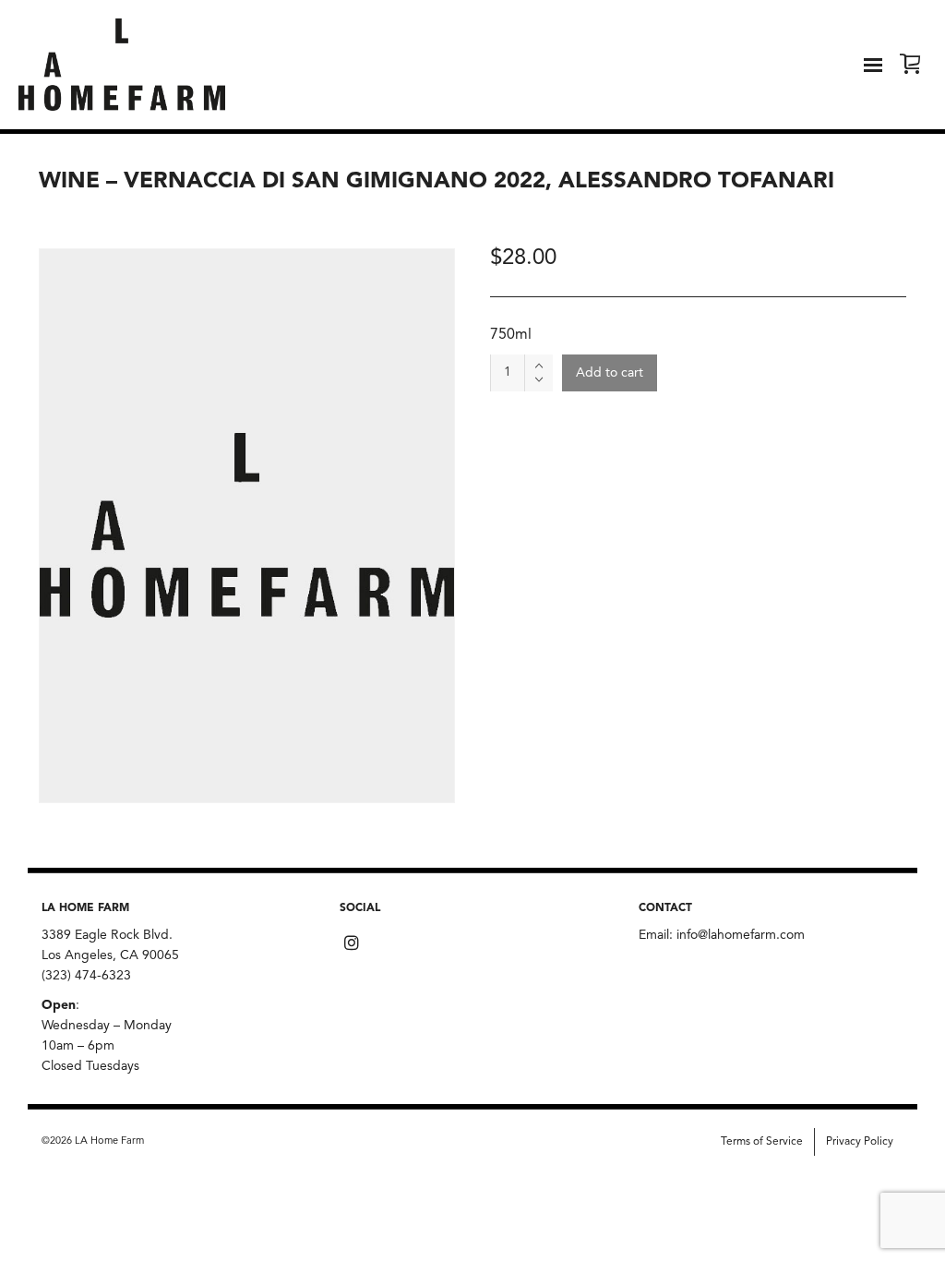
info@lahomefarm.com (740, 935)
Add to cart (609, 372)
